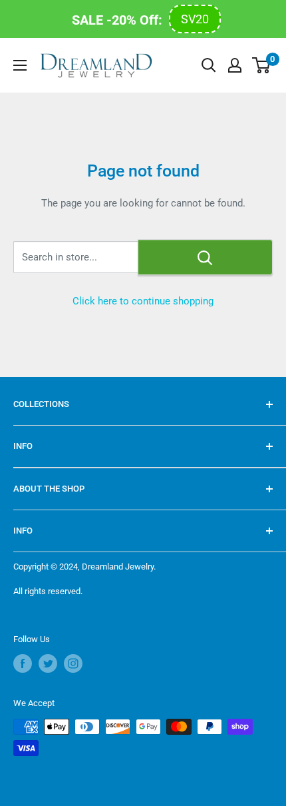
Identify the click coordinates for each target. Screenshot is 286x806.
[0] (261, 65)
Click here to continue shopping (143, 301)
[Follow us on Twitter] (48, 663)
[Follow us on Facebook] (22, 663)
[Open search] (209, 65)
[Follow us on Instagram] (73, 663)
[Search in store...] (205, 257)
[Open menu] (20, 65)
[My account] (234, 65)
